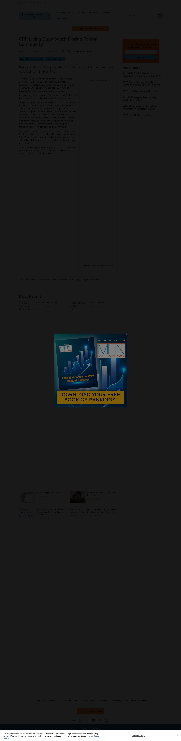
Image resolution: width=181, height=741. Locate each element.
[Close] (177, 735)
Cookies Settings (138, 736)
